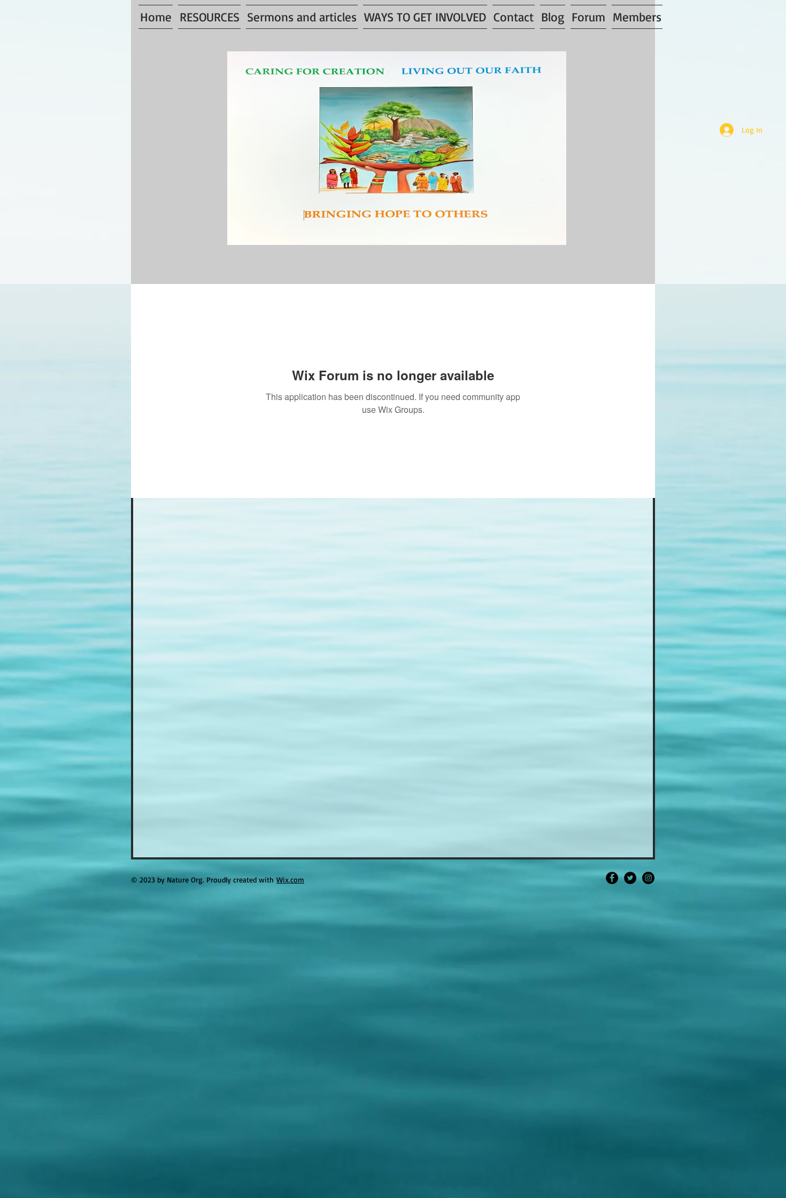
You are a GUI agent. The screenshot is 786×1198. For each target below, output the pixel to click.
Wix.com (290, 879)
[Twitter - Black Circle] (630, 878)
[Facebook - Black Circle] (612, 878)
